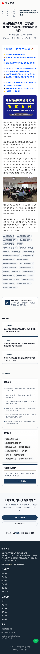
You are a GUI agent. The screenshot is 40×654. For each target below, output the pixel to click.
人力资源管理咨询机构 (9, 240)
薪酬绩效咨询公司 (28, 279)
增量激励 (4, 588)
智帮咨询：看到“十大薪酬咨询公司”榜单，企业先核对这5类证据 (20, 396)
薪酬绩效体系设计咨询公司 (25, 275)
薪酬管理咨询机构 (8, 275)
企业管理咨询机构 (8, 244)
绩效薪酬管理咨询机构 (26, 263)
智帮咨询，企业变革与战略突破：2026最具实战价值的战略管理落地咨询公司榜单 (20, 416)
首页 (2, 13)
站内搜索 (4, 616)
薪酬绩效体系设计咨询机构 (11, 279)
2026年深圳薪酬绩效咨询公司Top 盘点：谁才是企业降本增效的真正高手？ (20, 403)
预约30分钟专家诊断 (8, 632)
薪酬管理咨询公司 (28, 271)
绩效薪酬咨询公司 (28, 256)
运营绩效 (14, 13)
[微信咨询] (36, 641)
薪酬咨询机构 (16, 271)
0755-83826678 (6, 629)
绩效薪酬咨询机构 (8, 260)
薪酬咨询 (6, 271)
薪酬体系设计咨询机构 (26, 267)
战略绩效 (4, 573)
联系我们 (4, 619)
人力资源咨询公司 (8, 236)
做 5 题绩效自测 (19, 524)
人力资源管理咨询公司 (23, 236)
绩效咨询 (6, 252)
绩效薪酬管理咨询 (22, 260)
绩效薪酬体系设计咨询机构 (11, 256)
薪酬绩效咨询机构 (8, 283)
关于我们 (4, 612)
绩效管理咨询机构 (28, 252)
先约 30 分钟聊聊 (20, 481)
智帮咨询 (20, 244)
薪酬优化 (4, 584)
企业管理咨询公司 (25, 240)
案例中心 (4, 605)
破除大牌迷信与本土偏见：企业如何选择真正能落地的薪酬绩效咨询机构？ (20, 422)
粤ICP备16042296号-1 (20, 650)
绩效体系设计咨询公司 (9, 248)
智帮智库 (7, 13)
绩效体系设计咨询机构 (26, 248)
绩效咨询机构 (16, 252)
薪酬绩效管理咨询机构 (9, 287)
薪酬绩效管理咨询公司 (23, 283)
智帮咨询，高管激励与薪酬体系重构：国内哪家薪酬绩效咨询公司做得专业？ (20, 409)
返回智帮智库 (6, 373)
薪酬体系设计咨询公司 (9, 267)
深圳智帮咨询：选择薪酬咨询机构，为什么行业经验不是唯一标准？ (20, 389)
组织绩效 (4, 577)
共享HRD (4, 591)
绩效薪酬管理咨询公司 (9, 263)
